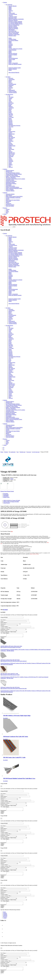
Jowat (9, 127)
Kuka (9, 130)
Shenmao (10, 151)
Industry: (3, 625)
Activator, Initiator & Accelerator (15, 48)
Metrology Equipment (13, 27)
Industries (5, 915)
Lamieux (10, 132)
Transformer (8, 201)
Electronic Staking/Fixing (13, 25)
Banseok (10, 104)
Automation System (10, 180)
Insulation (10, 45)
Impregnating (8, 184)
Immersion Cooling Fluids (13, 34)
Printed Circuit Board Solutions (12, 187)
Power (9, 88)
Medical (10, 80)
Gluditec (10, 116)
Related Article (6, 497)
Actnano (10, 98)
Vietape (10, 163)
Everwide (10, 113)
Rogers (9, 146)
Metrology (10, 136)
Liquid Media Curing (10, 185)
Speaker (7, 198)
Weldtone (10, 164)
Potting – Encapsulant (13, 63)
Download (5, 609)
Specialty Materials (12, 6)
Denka (9, 110)
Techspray (10, 160)
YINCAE (10, 167)
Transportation (11, 79)
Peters (9, 142)
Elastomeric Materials (13, 20)
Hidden (10, 7)
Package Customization (13, 33)
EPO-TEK (10, 114)
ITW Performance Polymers (14, 125)
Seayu (9, 150)
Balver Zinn (11, 103)
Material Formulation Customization (16, 19)
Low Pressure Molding (13, 40)
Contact (4, 214)
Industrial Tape (9, 171)
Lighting (10, 86)
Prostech (10, 143)
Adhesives (10, 10)
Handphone (10, 85)
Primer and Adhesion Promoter (14, 64)
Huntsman (10, 124)
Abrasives (10, 15)
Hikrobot (10, 122)
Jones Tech (10, 126)
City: (2, 633)
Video (7, 210)
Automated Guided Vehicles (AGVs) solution (15, 178)
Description (5, 493)
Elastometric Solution (10, 182)
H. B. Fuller (11, 117)
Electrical (10, 83)
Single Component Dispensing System (14, 188)
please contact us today (34, 553)
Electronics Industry (10, 204)
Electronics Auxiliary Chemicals (15, 21)
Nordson (10, 139)
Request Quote (4, 491)
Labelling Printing (12, 39)
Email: (2, 621)
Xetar (9, 166)
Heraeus (10, 119)
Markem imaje (11, 133)
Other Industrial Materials (13, 72)
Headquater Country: (5, 629)
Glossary (8, 209)
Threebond (10, 161)
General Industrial (12, 84)
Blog (7, 212)
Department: (3, 624)
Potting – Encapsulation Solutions (13, 176)
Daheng (10, 108)
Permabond (10, 141)
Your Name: (3, 619)
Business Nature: (4, 630)
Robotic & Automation (13, 28)
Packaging (10, 87)
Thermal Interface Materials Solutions (14, 174)
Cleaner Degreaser (12, 49)
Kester (9, 129)
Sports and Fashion (10, 205)
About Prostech (6, 502)
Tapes (9, 11)
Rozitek (10, 148)
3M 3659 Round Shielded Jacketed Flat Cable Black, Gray (19, 778)
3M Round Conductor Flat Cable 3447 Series (15, 736)
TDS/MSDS (5, 495)
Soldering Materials (12, 68)
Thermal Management (13, 58)
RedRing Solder (11, 145)
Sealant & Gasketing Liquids (14, 67)
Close (2, 813)
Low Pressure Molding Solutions (13, 172)
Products (5, 913)
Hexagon (10, 120)
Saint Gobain (11, 149)
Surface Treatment (9, 189)
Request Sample (10, 491)
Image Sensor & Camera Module (13, 200)
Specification (6, 494)
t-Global (10, 158)
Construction (8, 203)
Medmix (10, 135)
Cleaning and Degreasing (11, 181)
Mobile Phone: (4, 622)
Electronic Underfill (12, 26)
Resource (5, 916)
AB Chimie (10, 97)
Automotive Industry (10, 194)
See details (5, 718)
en (3, 447)
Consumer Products (12, 92)
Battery (10, 81)
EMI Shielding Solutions (11, 183)
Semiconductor (11, 90)
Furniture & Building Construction (13, 197)
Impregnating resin (12, 30)
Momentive (10, 138)
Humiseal (10, 123)
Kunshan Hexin (11, 131)
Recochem (10, 144)
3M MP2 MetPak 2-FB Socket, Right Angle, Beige (16, 715)
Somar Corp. (11, 155)
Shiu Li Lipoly (11, 154)
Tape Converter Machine (13, 32)
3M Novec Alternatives (11, 177)
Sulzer (9, 157)
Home (4, 912)
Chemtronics (11, 107)
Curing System (11, 13)
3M (9, 95)
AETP (9, 99)
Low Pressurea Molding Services (15, 23)
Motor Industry (9, 195)
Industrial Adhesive (10, 170)
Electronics (10, 78)
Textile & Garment (12, 91)
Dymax (10, 111)
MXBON (10, 106)
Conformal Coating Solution (12, 175)
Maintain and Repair (12, 53)
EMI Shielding (11, 29)
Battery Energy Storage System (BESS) (14, 196)
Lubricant (10, 44)
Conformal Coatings (12, 16)
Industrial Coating (12, 35)
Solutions (5, 914)
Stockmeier (10, 156)
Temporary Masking (12, 54)
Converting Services (12, 14)
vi (3, 448)
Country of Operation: (5, 631)
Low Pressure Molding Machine (15, 22)
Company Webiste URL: (6, 627)
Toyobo (10, 162)
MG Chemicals (11, 137)
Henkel (10, 118)
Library (7, 211)
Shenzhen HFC (11, 152)
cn (3, 449)
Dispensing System (12, 17)
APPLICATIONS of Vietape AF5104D (11, 500)
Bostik (9, 105)
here (12, 531)
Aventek (10, 101)
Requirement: (3, 636)
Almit (9, 100)
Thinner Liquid (11, 59)
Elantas (10, 112)
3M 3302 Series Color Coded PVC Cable (14, 757)
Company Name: (4, 626)
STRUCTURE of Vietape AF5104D (11, 501)
